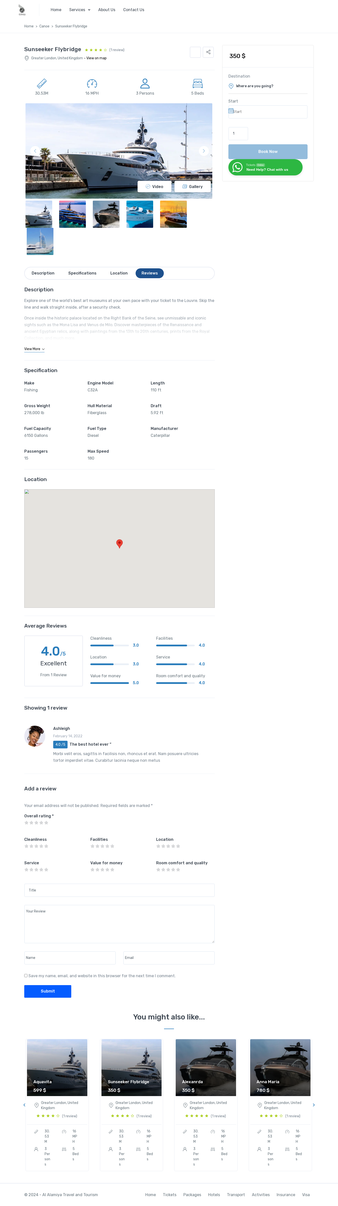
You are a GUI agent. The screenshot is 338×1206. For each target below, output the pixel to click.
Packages (192, 1194)
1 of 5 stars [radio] (26, 823)
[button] (208, 52)
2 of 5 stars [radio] (31, 823)
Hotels (214, 1194)
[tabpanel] (57, 1105)
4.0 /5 (60, 744)
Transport (236, 1194)
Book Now (268, 151)
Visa (306, 1194)
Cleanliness (35, 839)
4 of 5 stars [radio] (41, 823)
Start (233, 101)
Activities (261, 1194)
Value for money (106, 863)
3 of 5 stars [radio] (36, 823)
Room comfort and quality (182, 863)
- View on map (95, 58)
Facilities (99, 839)
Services (77, 9)
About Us (106, 9)
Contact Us (133, 9)
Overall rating (39, 816)
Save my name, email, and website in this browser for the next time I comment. (102, 975)
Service (31, 863)
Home (56, 9)
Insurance (286, 1194)
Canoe (44, 26)
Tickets (169, 1194)
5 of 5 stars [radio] (46, 823)
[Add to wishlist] (195, 52)
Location (164, 839)
